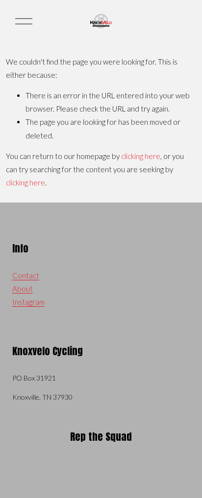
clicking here (140, 156)
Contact (25, 275)
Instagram (28, 301)
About (22, 288)
